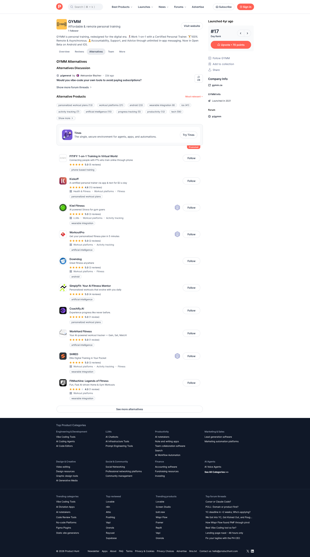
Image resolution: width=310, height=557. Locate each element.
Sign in (247, 6)
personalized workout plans (75, 105)
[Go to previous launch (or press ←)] (240, 33)
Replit (159, 527)
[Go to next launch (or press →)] (247, 33)
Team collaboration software (170, 445)
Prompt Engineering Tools (119, 445)
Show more (64, 118)
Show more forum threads (72, 87)
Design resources (65, 471)
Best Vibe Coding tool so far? (221, 527)
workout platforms (111, 105)
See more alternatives (129, 409)
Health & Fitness (81, 191)
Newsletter (93, 551)
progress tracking (129, 111)
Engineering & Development (71, 431)
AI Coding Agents (65, 441)
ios (185, 105)
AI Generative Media (67, 480)
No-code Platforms (66, 522)
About (113, 551)
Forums (178, 6)
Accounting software (166, 466)
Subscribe (225, 6)
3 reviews (95, 214)
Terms (129, 551)
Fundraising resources (167, 471)
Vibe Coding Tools (65, 436)
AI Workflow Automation (167, 455)
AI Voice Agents (213, 466)
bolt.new (160, 512)
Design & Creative (66, 461)
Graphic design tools (67, 475)
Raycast (110, 532)
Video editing (63, 466)
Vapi (108, 522)
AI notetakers (162, 436)
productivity (156, 111)
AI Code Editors (64, 445)
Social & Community (117, 461)
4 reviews (95, 294)
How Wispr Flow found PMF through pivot (228, 522)
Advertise (198, 6)
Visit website (192, 26)
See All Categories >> (217, 472)
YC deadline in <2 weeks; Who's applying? (228, 512)
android (136, 105)
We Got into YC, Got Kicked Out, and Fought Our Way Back (229, 517)
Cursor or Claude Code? (218, 501)
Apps (104, 551)
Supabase (111, 538)
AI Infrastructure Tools (117, 441)
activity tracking (68, 111)
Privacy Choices (165, 551)
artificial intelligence (99, 111)
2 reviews (95, 240)
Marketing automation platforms (222, 441)
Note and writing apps (167, 441)
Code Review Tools (66, 517)
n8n (108, 506)
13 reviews (95, 187)
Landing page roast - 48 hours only (224, 532)
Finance (159, 461)
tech (176, 111)
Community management (119, 475)
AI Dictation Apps (65, 506)
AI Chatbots (112, 436)
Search (159, 450)
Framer (159, 522)
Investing (160, 475)
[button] (122, 51)
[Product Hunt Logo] (59, 6)
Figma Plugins (63, 527)
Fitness (121, 191)
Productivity (162, 431)
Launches (144, 6)
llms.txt (193, 551)
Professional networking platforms (124, 471)
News (162, 6)
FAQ (121, 551)
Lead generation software (218, 436)
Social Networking (115, 466)
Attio (108, 512)
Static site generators (67, 532)
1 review (94, 317)
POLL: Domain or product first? (222, 506)
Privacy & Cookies (144, 551)
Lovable (110, 501)
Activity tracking (115, 218)
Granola (110, 527)
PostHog (110, 517)
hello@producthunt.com (225, 551)
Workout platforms (104, 191)
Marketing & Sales (214, 431)
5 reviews (95, 164)
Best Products (121, 6)
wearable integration (162, 105)
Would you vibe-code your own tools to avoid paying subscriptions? (99, 80)
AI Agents (210, 461)
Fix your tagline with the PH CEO (223, 538)
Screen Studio (163, 506)
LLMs (76, 218)
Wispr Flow (161, 517)
